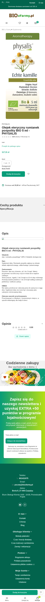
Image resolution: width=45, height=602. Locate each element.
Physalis (6, 124)
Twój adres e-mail (12, 435)
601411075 (23, 478)
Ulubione (22, 582)
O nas (41, 3)
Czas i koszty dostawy (23, 540)
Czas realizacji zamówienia (22, 543)
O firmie (22, 522)
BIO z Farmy (6, 29)
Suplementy (17, 29)
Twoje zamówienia (22, 575)
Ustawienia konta (22, 579)
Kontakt (32, 3)
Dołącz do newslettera (16, 441)
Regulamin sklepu (22, 557)
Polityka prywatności (22, 561)
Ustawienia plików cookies (22, 564)
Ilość (3, 159)
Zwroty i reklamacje (22, 547)
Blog (22, 525)
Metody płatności (22, 536)
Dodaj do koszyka (13, 174)
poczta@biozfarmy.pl (24, 485)
